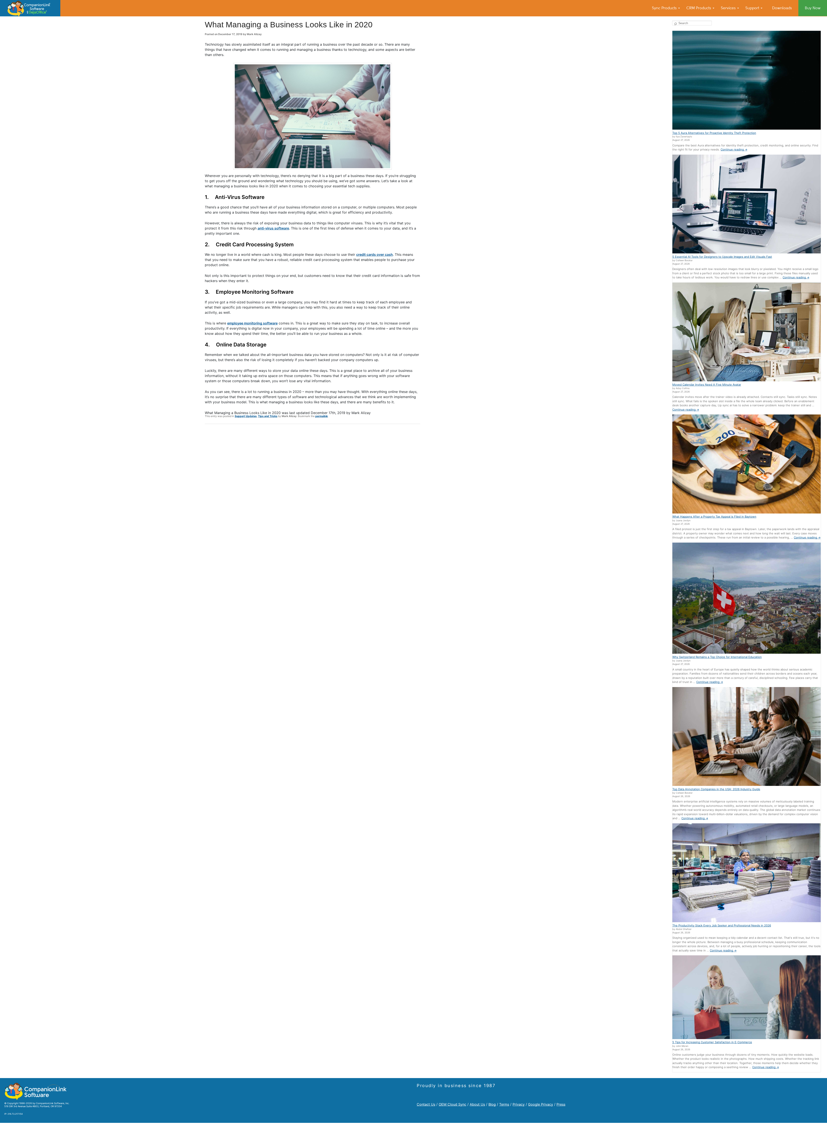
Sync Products (665, 8)
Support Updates (246, 416)
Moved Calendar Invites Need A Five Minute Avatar (706, 384)
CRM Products (699, 8)
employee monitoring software (252, 323)
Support (752, 8)
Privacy (519, 1104)
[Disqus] (312, 483)
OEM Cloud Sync (452, 1104)
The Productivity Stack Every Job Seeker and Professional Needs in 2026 (721, 925)
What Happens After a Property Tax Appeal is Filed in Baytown (714, 516)
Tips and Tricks (267, 416)
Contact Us (426, 1104)
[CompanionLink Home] (30, 8)
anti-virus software (273, 228)
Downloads (782, 8)
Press (561, 1104)
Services (729, 8)
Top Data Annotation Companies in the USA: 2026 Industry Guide (716, 789)
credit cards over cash (374, 254)
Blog (492, 1104)
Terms (504, 1104)
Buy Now (813, 8)
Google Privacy (540, 1104)
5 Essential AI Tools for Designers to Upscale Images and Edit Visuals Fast (722, 256)
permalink (321, 416)
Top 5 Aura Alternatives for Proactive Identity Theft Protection (714, 133)
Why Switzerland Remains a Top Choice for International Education (717, 657)
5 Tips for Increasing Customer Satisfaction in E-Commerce (712, 1042)
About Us (477, 1104)
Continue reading (734, 149)
